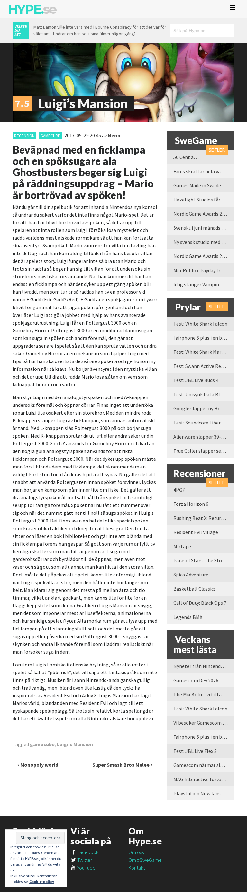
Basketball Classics (194, 588)
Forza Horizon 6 (190, 504)
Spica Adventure (190, 574)
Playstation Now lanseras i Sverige (203, 793)
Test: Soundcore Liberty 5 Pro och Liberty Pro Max (203, 422)
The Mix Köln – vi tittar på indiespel (203, 694)
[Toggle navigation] (232, 7)
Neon (114, 135)
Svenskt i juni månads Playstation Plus (203, 228)
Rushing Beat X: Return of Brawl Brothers (203, 518)
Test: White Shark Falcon (200, 323)
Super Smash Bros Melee (121, 765)
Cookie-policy (41, 881)
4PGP (179, 489)
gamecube (50, 135)
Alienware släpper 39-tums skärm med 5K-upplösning (203, 436)
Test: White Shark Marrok (201, 352)
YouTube (86, 867)
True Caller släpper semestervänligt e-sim (203, 451)
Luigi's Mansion (75, 744)
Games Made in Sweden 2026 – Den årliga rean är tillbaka (203, 185)
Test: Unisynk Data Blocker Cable (203, 394)
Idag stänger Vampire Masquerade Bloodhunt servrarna (203, 284)
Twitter (84, 860)
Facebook (87, 852)
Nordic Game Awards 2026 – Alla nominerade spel (203, 256)
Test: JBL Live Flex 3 (195, 751)
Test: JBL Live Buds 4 (195, 380)
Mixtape (182, 546)
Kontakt (136, 867)
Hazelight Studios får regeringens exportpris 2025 (203, 199)
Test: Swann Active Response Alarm (203, 366)
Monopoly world (38, 765)
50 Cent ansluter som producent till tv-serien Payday (189, 157)
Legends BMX (187, 617)
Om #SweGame (145, 860)
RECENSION (24, 135)
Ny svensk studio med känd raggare (203, 242)
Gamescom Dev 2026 (195, 680)
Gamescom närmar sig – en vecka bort (203, 765)
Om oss (136, 852)
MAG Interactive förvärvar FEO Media (203, 779)
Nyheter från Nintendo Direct (203, 666)
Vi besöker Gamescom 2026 (203, 722)
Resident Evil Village (195, 532)
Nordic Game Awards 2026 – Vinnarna (203, 213)
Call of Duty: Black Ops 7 (199, 603)
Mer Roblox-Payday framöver (203, 270)
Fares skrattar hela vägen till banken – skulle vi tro (203, 171)
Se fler (217, 150)
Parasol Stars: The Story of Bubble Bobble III (203, 560)
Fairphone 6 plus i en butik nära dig (203, 337)
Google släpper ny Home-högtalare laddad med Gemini (203, 408)
